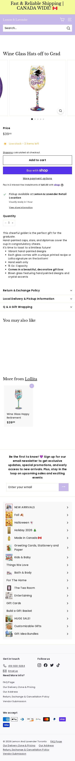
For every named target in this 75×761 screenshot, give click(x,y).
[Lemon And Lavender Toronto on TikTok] (58, 665)
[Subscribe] (64, 487)
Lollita (31, 379)
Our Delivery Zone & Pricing (19, 687)
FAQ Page (9, 682)
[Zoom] (60, 111)
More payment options (37, 178)
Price (6, 128)
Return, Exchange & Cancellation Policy (26, 696)
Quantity (9, 216)
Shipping (8, 152)
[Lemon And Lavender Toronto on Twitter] (52, 665)
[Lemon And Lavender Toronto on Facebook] (45, 665)
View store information (21, 207)
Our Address (10, 691)
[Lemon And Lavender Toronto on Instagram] (39, 665)
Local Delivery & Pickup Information (28, 299)
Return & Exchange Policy (21, 290)
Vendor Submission (14, 701)
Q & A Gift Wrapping (17, 307)
